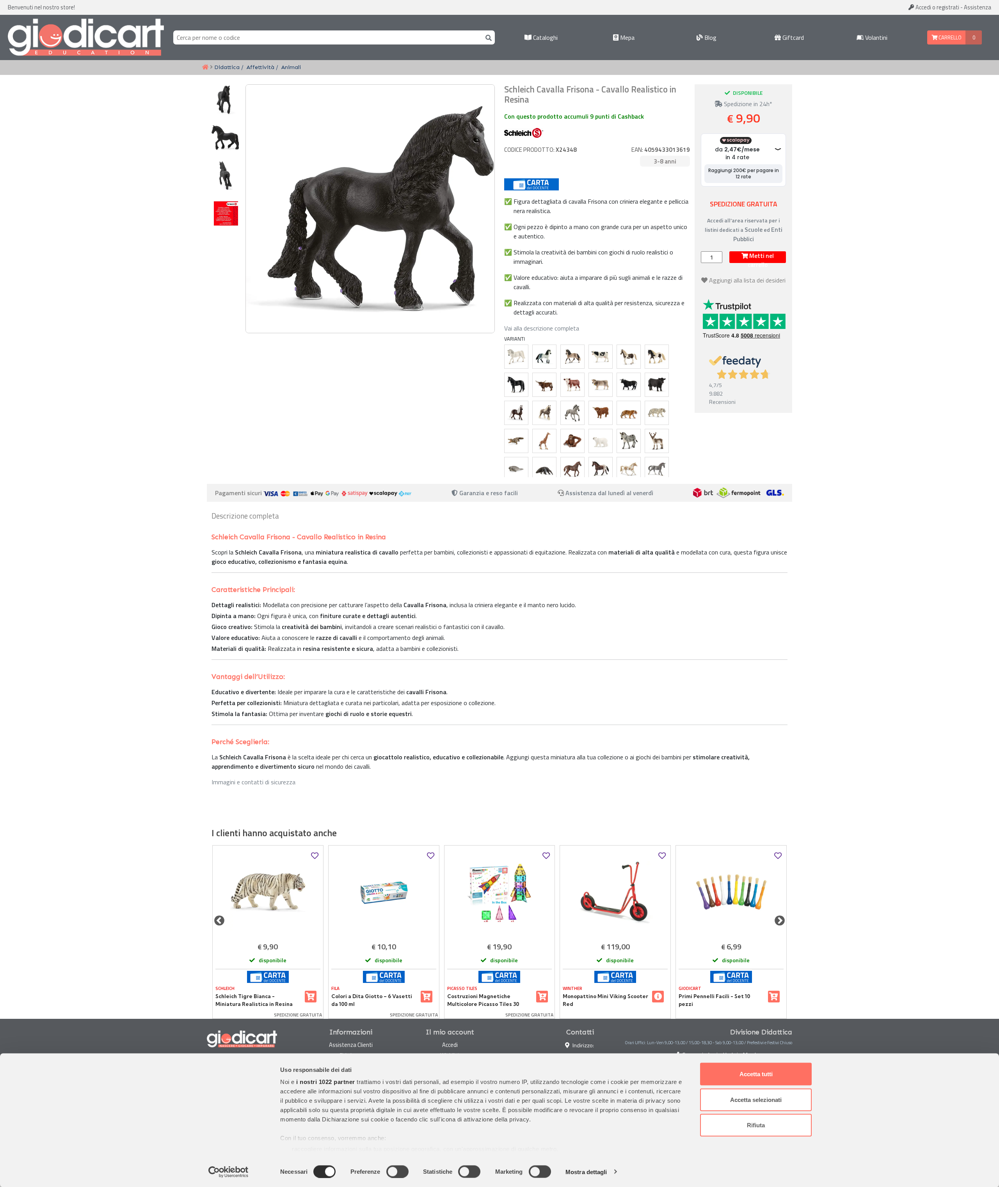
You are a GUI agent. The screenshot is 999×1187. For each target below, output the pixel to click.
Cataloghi (544, 37)
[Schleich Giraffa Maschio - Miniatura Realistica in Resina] (544, 441)
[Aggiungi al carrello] (310, 996)
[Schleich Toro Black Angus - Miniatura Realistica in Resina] (656, 384)
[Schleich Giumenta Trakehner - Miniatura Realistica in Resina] (656, 469)
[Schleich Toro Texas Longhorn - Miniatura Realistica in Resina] (544, 384)
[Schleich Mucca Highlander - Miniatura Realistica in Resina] (600, 413)
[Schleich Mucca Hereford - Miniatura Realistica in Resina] (572, 384)
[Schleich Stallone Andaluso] (544, 356)
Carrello (949, 37)
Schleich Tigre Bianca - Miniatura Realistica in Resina (254, 1000)
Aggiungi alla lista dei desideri (747, 280)
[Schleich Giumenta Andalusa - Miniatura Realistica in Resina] (572, 356)
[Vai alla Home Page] (205, 67)
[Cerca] (487, 37)
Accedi (936, 7)
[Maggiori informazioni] (658, 996)
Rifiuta (756, 1125)
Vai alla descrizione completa (541, 328)
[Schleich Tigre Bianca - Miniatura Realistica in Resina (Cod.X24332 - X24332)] (267, 892)
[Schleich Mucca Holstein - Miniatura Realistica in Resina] (600, 356)
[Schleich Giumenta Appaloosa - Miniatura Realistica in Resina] (600, 469)
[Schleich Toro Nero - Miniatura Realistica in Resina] (628, 384)
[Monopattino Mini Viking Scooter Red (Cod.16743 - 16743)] (615, 892)
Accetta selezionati (756, 1099)
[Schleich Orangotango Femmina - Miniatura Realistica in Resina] (572, 441)
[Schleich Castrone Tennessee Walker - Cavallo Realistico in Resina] (516, 384)
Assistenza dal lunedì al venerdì (609, 493)
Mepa (627, 37)
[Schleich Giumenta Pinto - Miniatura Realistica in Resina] (628, 356)
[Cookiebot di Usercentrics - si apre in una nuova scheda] (228, 1172)
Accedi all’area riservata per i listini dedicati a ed (743, 229)
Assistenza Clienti (351, 1044)
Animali (291, 67)
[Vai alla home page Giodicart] (86, 37)
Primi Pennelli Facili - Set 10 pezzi (714, 1000)
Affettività (260, 67)
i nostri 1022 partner (325, 1082)
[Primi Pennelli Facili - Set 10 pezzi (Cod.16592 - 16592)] (731, 892)
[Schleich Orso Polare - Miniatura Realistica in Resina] (600, 441)
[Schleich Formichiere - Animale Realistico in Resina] (544, 469)
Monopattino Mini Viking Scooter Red (605, 1000)
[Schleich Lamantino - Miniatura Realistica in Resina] (516, 469)
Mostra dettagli (586, 1171)
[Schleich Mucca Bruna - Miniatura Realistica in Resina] (600, 384)
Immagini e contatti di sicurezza (253, 782)
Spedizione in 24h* (747, 103)
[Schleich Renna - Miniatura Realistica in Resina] (656, 441)
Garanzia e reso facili (488, 493)
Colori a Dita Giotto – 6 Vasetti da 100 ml (371, 1000)
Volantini (875, 37)
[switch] (397, 1171)
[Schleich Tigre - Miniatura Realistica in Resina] (628, 413)
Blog (709, 37)
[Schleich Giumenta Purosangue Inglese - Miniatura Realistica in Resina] (572, 469)
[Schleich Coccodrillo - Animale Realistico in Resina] (516, 441)
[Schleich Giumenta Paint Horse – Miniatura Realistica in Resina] (628, 469)
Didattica (227, 67)
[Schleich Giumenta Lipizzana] (516, 356)
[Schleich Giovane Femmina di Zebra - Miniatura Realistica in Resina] (628, 441)
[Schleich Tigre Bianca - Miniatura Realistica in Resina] (656, 413)
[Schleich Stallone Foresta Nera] (516, 413)
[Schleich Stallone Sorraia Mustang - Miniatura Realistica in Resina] (572, 413)
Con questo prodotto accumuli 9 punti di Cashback (574, 116)
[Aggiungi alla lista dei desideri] (314, 856)
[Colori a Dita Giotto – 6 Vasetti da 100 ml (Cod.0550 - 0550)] (383, 892)
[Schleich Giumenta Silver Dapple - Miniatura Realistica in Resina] (544, 413)
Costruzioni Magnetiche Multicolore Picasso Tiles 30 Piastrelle (483, 1000)
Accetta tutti (756, 1074)
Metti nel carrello (761, 257)
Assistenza (977, 7)
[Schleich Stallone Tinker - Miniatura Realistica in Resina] (656, 356)
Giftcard (792, 37)
